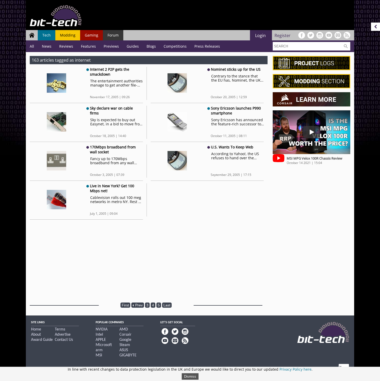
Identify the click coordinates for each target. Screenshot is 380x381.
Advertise (63, 335)
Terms (60, 329)
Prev (138, 305)
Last (166, 305)
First (125, 305)
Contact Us (64, 340)
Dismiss (190, 376)
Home (36, 329)
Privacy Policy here (295, 369)
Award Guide (42, 340)
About (36, 335)
